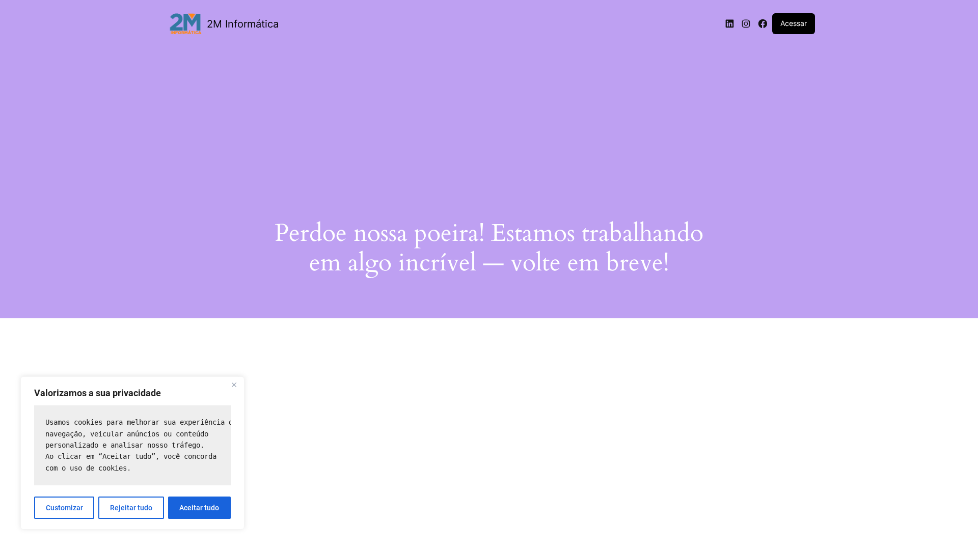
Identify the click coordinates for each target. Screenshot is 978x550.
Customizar (64, 508)
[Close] (234, 385)
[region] (132, 453)
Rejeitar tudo (131, 508)
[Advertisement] (489, 120)
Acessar (793, 23)
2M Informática (243, 24)
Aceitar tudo (199, 508)
